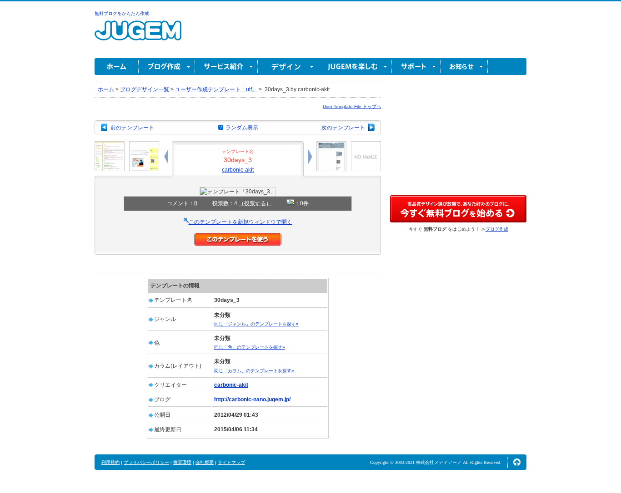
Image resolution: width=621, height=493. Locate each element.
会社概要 (204, 462)
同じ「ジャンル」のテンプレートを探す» (256, 323)
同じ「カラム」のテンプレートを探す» (254, 370)
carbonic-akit (238, 170)
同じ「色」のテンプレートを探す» (249, 347)
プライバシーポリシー (146, 462)
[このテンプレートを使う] (237, 237)
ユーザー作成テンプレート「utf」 (216, 89)
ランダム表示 (241, 127)
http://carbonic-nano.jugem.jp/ (252, 399)
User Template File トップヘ (352, 106)
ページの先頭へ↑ (516, 462)
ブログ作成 (167, 66)
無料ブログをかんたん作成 (122, 13)
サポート (416, 66)
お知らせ (464, 66)
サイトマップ (231, 462)
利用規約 (110, 462)
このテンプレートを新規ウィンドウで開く (240, 222)
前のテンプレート (132, 127)
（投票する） (255, 203)
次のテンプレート (343, 127)
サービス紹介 (226, 66)
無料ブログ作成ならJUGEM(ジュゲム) (138, 35)
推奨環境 (182, 462)
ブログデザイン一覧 (144, 89)
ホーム (117, 66)
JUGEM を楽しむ (355, 66)
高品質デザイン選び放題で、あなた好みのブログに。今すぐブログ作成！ (458, 208)
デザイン (288, 66)
